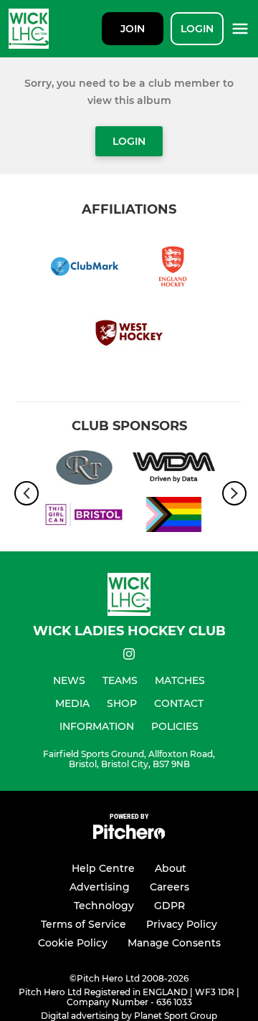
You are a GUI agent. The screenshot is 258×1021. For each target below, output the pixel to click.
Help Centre (103, 868)
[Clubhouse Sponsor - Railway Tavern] (84, 470)
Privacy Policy (181, 924)
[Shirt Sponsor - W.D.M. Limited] (174, 470)
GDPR (169, 905)
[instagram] (129, 656)
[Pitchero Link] (129, 835)
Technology (104, 905)
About (170, 868)
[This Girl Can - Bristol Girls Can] (84, 517)
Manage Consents (174, 942)
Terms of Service (83, 924)
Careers (169, 886)
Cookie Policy (73, 942)
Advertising (100, 886)
